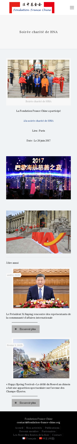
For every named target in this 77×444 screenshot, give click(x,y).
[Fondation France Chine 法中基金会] (38, 7)
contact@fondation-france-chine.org (38, 422)
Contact (57, 435)
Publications (52, 427)
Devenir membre (29, 431)
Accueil (19, 427)
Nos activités (34, 427)
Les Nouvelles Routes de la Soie (31, 435)
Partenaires (49, 431)
